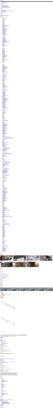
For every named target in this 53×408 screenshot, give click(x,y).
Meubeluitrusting (4, 89)
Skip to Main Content (2, 0)
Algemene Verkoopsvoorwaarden (4, 380)
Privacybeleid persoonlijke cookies (4, 381)
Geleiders (3, 48)
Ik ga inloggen (6, 276)
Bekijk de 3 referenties (2, 359)
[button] (26, 4)
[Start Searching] (6, 9)
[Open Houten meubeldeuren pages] (6, 56)
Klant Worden (2, 389)
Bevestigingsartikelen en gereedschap (7, 137)
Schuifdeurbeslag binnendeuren (6, 153)
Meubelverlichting (5, 120)
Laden (1, 293)
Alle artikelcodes (1, 348)
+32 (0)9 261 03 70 (2, 377)
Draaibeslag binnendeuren (6, 148)
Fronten (3, 239)
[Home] (1, 8)
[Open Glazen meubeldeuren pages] (6, 61)
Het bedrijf (2, 379)
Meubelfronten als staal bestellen (4, 393)
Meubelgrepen (4, 110)
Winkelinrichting (4, 188)
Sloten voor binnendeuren (6, 162)
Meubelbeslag (2, 292)
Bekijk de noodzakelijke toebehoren (3, 340)
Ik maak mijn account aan (2, 276)
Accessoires (4, 74)
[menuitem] (2, 17)
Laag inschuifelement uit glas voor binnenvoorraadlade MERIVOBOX (7, 294)
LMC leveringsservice (3, 394)
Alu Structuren (4, 245)
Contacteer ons (1, 290)
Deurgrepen (4, 180)
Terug (0, 16)
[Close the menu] (2, 173)
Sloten (3, 64)
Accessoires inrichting (5, 168)
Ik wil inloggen (1, 352)
